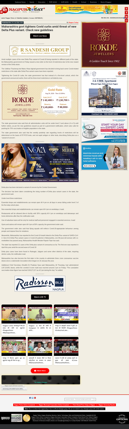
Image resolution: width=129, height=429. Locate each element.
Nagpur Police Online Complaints (24, 405)
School (83, 2)
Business (93, 2)
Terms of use (65, 419)
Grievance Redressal (91, 419)
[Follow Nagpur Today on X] (32, 398)
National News (20, 2)
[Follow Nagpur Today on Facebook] (30, 398)
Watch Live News (40, 36)
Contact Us (59, 419)
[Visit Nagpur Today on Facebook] (124, 18)
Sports (32, 2)
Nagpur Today (73, 22)
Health (74, 2)
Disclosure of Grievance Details (41, 420)
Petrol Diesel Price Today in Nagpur (84, 405)
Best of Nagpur (106, 2)
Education (41, 2)
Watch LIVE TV (40, 297)
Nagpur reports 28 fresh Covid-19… (13, 385)
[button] (14, 320)
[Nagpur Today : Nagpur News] (23, 10)
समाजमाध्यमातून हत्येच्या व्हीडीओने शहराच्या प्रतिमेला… (14, 388)
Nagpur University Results (107, 405)
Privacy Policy (74, 419)
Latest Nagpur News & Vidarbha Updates (14, 18)
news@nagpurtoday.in (64, 420)
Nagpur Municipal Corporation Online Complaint (54, 405)
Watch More (41, 371)
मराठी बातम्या (65, 2)
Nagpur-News (51, 419)
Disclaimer (82, 419)
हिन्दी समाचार (53, 2)
